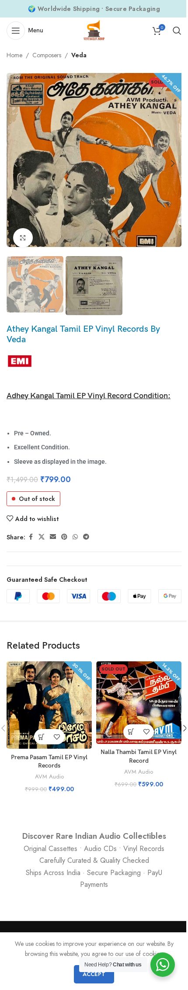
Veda (79, 55)
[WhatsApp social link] (75, 537)
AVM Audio (49, 776)
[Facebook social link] (30, 537)
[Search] (177, 30)
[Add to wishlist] (57, 736)
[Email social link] (53, 537)
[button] (15, 163)
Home (14, 55)
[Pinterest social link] (64, 537)
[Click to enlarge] (23, 238)
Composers (46, 55)
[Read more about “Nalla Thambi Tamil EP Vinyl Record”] (131, 732)
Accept (94, 974)
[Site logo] (94, 29)
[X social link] (41, 537)
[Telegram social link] (86, 537)
